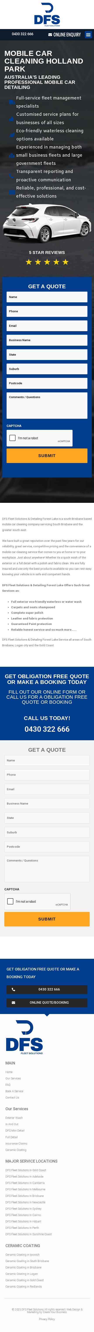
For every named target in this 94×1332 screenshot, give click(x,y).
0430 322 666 (22, 34)
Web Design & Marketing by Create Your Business (54, 1311)
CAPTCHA (14, 426)
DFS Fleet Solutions (33, 1309)
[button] (88, 34)
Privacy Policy (47, 1319)
